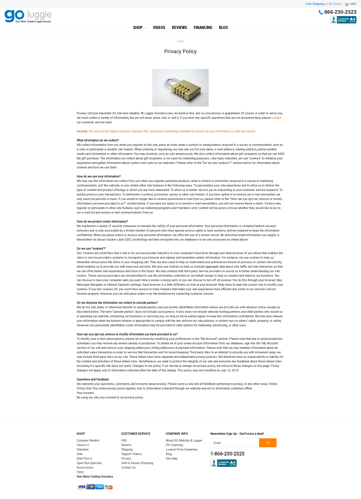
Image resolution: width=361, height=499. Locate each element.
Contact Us (128, 467)
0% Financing (174, 445)
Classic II (83, 445)
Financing (203, 27)
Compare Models (88, 440)
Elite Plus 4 (84, 458)
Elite (80, 454)
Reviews (179, 27)
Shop (138, 27)
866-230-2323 (340, 12)
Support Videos (131, 454)
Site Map (172, 458)
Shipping (127, 449)
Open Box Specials (89, 463)
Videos (159, 27)
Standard (82, 449)
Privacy (126, 458)
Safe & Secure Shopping (137, 463)
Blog (223, 27)
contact (276, 118)
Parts (80, 472)
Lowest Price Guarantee (181, 449)
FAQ (124, 440)
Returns (126, 445)
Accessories (85, 467)
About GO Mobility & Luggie (184, 440)
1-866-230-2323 (227, 454)
